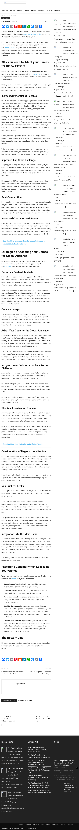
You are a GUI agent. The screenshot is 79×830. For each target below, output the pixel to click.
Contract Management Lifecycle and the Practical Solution (12, 673)
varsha (56, 767)
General (33, 10)
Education (20, 10)
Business (12, 10)
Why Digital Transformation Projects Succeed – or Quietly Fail (39, 756)
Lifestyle (49, 10)
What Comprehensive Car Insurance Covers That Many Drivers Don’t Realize (37, 750)
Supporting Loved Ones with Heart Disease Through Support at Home (39, 792)
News (27, 10)
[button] (75, 10)
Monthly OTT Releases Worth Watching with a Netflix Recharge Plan (39, 770)
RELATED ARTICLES (9, 700)
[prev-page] (2, 725)
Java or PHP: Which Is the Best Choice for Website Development (8, 719)
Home (3, 15)
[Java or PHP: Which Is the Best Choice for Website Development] (9, 710)
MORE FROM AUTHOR (25, 700)
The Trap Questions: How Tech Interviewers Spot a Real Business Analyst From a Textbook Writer (39, 785)
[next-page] (6, 725)
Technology (41, 10)
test (20, 717)
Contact (5, 10)
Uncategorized (11, 15)
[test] (26, 710)
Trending (57, 10)
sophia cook (6, 21)
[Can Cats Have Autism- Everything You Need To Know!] (43, 710)
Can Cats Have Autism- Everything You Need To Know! (43, 719)
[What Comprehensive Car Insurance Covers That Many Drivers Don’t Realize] (66, 752)
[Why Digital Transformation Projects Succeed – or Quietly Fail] (58, 785)
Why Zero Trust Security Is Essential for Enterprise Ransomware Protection (36, 763)
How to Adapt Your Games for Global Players (40, 673)
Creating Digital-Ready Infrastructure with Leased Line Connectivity (38, 778)
